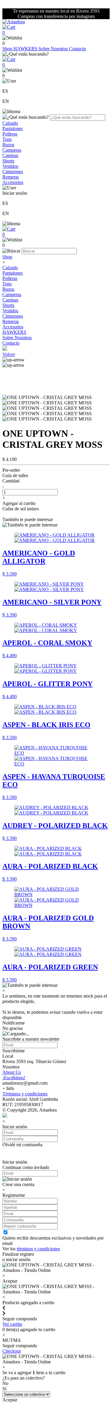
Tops (7, 139)
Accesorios (12, 182)
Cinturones (12, 171)
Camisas (10, 155)
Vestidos (10, 166)
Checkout (11, 1351)
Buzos (8, 144)
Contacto (77, 48)
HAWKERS (26, 48)
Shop (7, 48)
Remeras (10, 176)
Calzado (10, 123)
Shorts (8, 160)
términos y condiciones (38, 1248)
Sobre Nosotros (54, 48)
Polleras (9, 133)
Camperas (11, 150)
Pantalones (12, 128)
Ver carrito (12, 1324)
